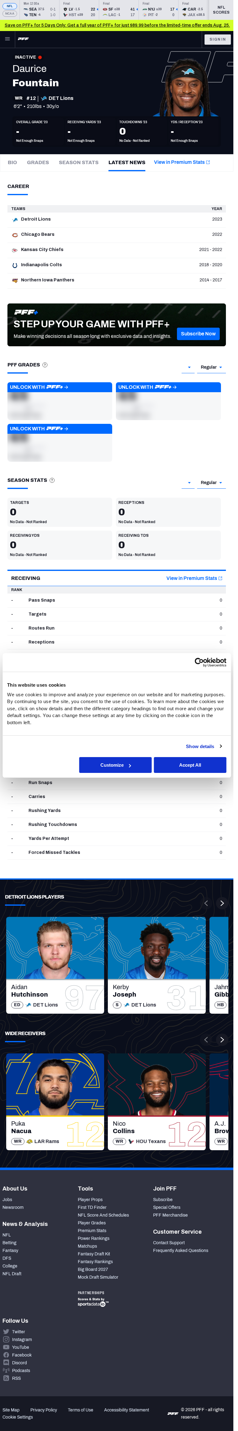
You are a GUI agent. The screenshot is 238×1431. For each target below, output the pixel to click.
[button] (198, 334)
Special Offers (166, 1207)
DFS (6, 1258)
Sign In (217, 39)
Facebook (22, 1355)
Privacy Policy (43, 1410)
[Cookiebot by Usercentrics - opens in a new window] (199, 662)
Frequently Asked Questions (180, 1250)
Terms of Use (80, 1410)
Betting (9, 1242)
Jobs (7, 1199)
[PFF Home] (23, 39)
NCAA (9, 13)
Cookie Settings (17, 1417)
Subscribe (163, 1199)
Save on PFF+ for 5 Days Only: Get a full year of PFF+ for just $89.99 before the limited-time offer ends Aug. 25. (117, 25)
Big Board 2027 (93, 1269)
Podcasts (21, 1370)
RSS (16, 1378)
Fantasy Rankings (95, 1261)
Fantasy (10, 1250)
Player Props (90, 1199)
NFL (10, 6)
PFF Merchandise (170, 1215)
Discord (19, 1363)
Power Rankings (93, 1238)
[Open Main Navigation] (7, 39)
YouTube (20, 1347)
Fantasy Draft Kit (94, 1254)
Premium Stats (92, 1230)
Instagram (22, 1339)
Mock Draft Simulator (98, 1277)
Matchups (87, 1246)
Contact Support (169, 1242)
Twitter (18, 1332)
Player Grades (92, 1223)
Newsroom (13, 1207)
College (9, 1266)
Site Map (11, 1410)
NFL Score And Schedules (103, 1215)
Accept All (190, 765)
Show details (200, 746)
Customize (112, 765)
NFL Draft (11, 1274)
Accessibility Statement (126, 1410)
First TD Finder (92, 1207)
